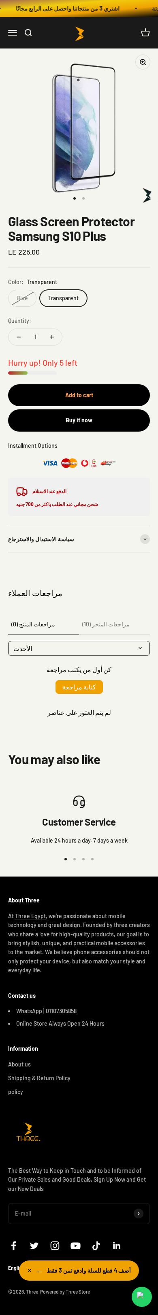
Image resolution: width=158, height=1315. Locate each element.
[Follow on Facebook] (13, 1245)
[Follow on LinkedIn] (116, 1245)
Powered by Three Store (65, 1291)
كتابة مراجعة (79, 687)
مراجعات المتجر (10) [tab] (106, 624)
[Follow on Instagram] (54, 1245)
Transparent (63, 298)
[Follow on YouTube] (75, 1245)
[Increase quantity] (52, 337)
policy (15, 1091)
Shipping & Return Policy (39, 1078)
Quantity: (19, 320)
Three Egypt (30, 915)
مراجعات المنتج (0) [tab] (33, 624)
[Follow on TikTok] (96, 1245)
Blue (22, 298)
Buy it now (79, 420)
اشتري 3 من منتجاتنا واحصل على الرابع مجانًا (63, 8)
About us (19, 1064)
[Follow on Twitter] (34, 1245)
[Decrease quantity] (19, 337)
